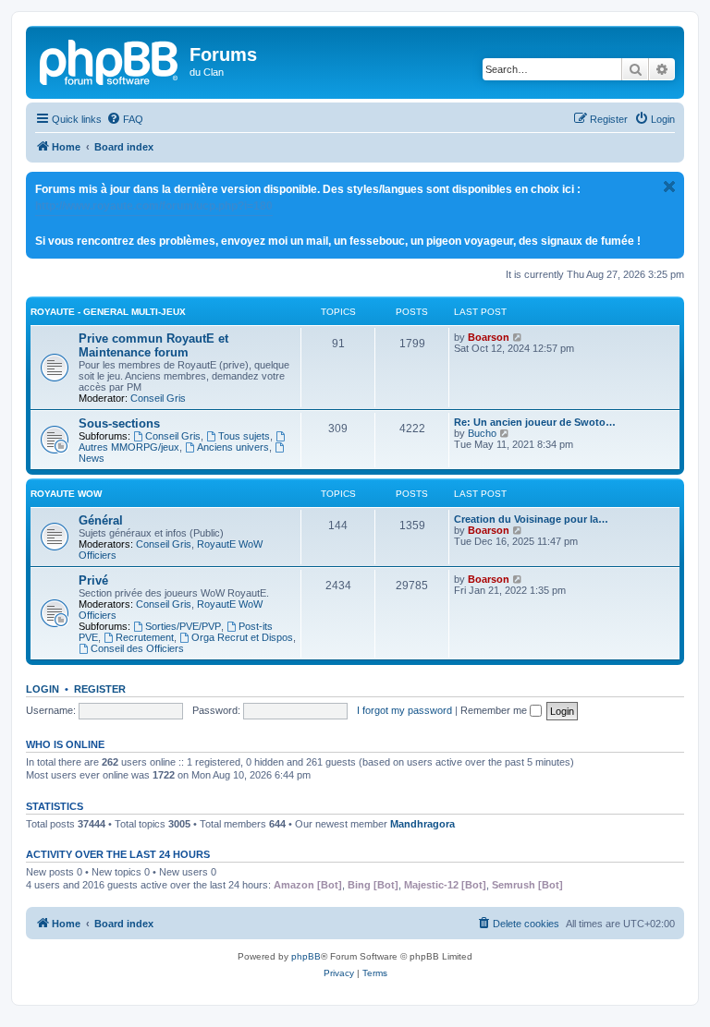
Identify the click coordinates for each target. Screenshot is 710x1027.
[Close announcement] (669, 186)
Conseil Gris (158, 398)
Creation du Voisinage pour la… (531, 519)
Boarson (488, 337)
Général (101, 520)
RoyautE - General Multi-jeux (108, 312)
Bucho (482, 433)
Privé (93, 580)
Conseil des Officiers (137, 648)
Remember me (495, 710)
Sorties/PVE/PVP (183, 626)
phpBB (306, 956)
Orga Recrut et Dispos (242, 637)
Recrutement (145, 637)
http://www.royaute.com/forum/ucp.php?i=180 (154, 205)
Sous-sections (119, 423)
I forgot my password (404, 710)
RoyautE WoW (66, 494)
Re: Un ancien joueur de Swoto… (535, 422)
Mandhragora (422, 823)
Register (100, 689)
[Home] (110, 60)
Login (42, 689)
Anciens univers (233, 447)
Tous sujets (244, 435)
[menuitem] (124, 119)
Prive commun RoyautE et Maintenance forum (153, 345)
